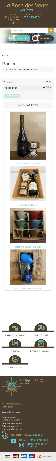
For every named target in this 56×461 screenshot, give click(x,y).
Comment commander (12, 423)
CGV (4, 432)
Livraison (15, 351)
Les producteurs (9, 417)
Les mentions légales (11, 412)
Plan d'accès (7, 407)
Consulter (13, 22)
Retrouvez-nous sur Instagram (37, 445)
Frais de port (41, 335)
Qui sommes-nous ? (12, 404)
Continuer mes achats (16, 75)
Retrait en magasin (40, 351)
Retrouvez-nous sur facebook (34, 440)
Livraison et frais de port (12, 429)
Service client (15, 367)
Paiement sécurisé (15, 335)
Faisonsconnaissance (11, 15)
